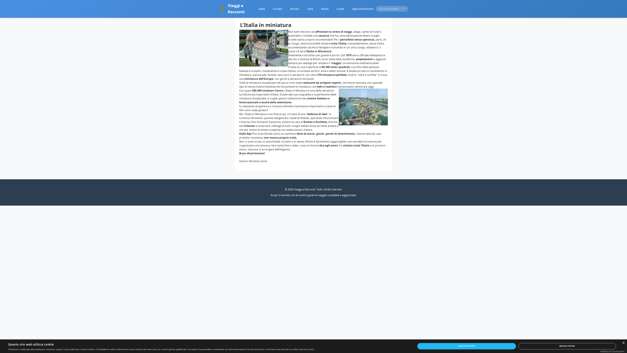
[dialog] (313, 346)
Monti (325, 9)
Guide (340, 9)
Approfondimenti (363, 9)
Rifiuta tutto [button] (567, 346)
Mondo (294, 9)
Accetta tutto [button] (466, 346)
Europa (277, 9)
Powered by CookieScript (612, 351)
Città (310, 9)
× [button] (623, 343)
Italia (262, 9)
